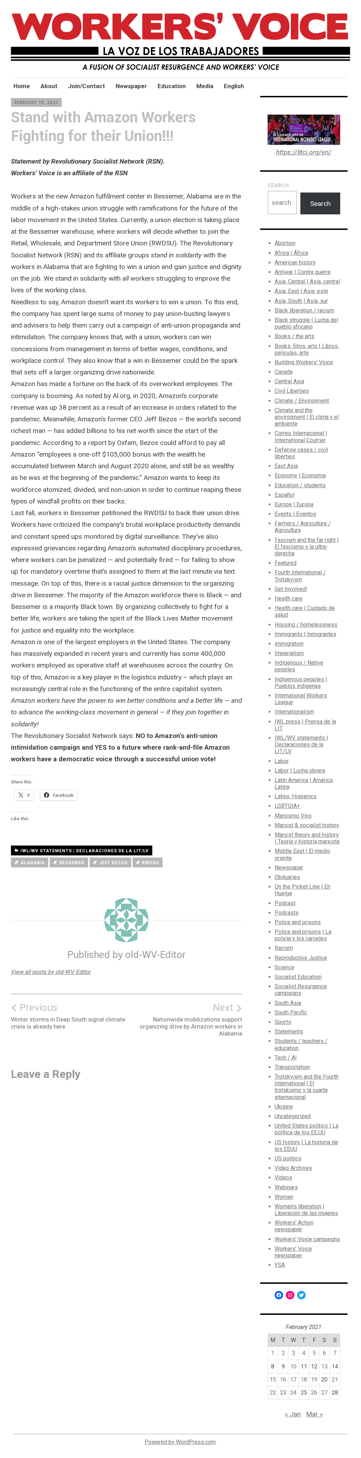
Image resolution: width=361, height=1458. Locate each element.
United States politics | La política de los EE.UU (306, 1129)
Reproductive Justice (301, 957)
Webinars (286, 1187)
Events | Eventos (295, 514)
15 (273, 1379)
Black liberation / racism (304, 310)
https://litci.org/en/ (303, 152)
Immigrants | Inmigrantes (305, 634)
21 (335, 1379)
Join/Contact (86, 86)
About (49, 86)
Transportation (292, 1067)
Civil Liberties (292, 391)
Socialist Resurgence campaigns (301, 989)
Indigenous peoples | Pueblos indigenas (301, 682)
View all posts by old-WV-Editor (51, 971)
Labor (282, 761)
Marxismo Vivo (293, 815)
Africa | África (291, 253)
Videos (283, 1177)
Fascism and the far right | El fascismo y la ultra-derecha (307, 547)
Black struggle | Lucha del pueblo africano (306, 323)
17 (293, 1379)
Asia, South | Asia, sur (301, 301)
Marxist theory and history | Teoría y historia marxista (307, 838)
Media (204, 86)
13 (324, 1366)
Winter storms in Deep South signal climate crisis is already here (68, 1016)
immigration (289, 643)
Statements (289, 1031)
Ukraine (284, 1106)
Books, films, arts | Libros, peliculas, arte (307, 349)
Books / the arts (294, 336)
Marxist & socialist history (307, 825)
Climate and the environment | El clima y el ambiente (307, 417)
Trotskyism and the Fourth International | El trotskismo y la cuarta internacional (306, 1086)
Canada (284, 371)
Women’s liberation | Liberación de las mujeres (306, 1209)
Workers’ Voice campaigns (307, 1239)
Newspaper (131, 86)
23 (283, 1392)
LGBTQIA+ (287, 806)
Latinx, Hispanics (296, 796)
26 (314, 1392)
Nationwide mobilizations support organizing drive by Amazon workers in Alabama (191, 1019)
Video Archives (293, 1168)
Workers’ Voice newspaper (293, 1252)
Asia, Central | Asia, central (307, 281)
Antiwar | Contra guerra (302, 272)
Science (284, 967)
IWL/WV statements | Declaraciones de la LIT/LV (84, 850)
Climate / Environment (302, 400)
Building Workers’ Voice (304, 362)
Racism (284, 948)
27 (324, 1392)
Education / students (300, 485)
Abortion (285, 243)
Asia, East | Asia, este (301, 291)
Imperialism (289, 653)
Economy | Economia (300, 475)
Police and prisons (298, 922)
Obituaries (287, 877)
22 (273, 1392)
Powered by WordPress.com (180, 1442)
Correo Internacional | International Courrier (301, 436)
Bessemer (72, 862)
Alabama (32, 862)
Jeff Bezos (113, 862)
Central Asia (289, 381)
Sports (283, 1022)
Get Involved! (291, 589)
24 (293, 1392)
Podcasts (287, 912)
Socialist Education (298, 977)
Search (278, 185)
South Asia (288, 1003)
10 (293, 1366)
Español (284, 495)
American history (295, 262)
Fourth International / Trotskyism (300, 575)
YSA (280, 1265)
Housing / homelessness (306, 624)
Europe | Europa (294, 504)
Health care (288, 598)
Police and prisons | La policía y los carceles (303, 935)
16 (283, 1379)
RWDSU (150, 862)
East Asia (286, 466)
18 (304, 1379)
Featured (285, 563)
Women (284, 1197)
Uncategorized (293, 1116)
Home (21, 86)
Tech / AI (286, 1057)
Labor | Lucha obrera (300, 770)
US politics (288, 1158)
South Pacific (291, 1012)
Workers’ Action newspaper (294, 1226)
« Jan (293, 1414)
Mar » (314, 1414)
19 (314, 1379)
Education (172, 86)
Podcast (285, 903)
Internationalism (294, 711)
